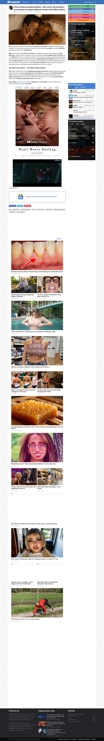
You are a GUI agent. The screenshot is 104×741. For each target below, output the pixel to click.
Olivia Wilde (12, 212)
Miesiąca (72, 124)
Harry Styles (49, 209)
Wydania (47, 2)
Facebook (12, 205)
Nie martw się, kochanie (23, 82)
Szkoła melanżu (21, 212)
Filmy (33, 209)
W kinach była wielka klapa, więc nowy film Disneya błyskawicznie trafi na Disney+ (55, 716)
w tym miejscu (47, 64)
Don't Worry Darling (25, 209)
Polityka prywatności (64, 739)
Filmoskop (40, 2)
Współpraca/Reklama (84, 739)
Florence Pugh (40, 209)
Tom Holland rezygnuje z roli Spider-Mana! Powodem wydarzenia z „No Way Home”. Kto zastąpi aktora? (56, 732)
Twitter (20, 205)
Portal (76, 87)
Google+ (28, 205)
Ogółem (83, 124)
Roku (77, 124)
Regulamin (74, 739)
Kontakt (94, 739)
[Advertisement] (37, 225)
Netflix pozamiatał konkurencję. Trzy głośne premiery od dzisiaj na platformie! (56, 723)
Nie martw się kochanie (59, 209)
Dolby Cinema (16, 209)
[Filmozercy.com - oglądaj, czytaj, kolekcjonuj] (13, 2)
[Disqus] (37, 644)
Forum (34, 2)
